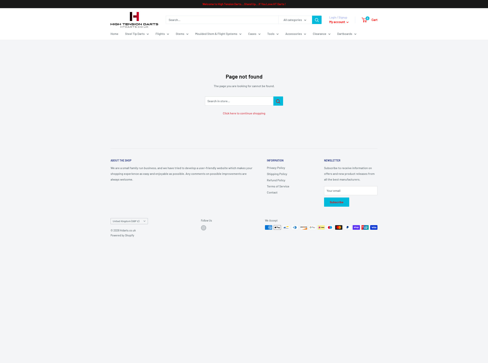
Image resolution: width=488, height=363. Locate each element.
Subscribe (337, 202)
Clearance (319, 33)
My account (337, 22)
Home (114, 33)
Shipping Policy (277, 174)
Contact (272, 192)
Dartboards (344, 33)
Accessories (293, 33)
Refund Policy (276, 180)
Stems (180, 33)
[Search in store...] (278, 101)
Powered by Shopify (122, 235)
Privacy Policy (276, 167)
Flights (160, 33)
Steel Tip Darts (135, 33)
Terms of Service (278, 186)
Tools (270, 33)
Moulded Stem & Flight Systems (216, 33)
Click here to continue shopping (244, 113)
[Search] (317, 20)
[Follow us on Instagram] (203, 227)
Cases (252, 33)
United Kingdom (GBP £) (126, 221)
